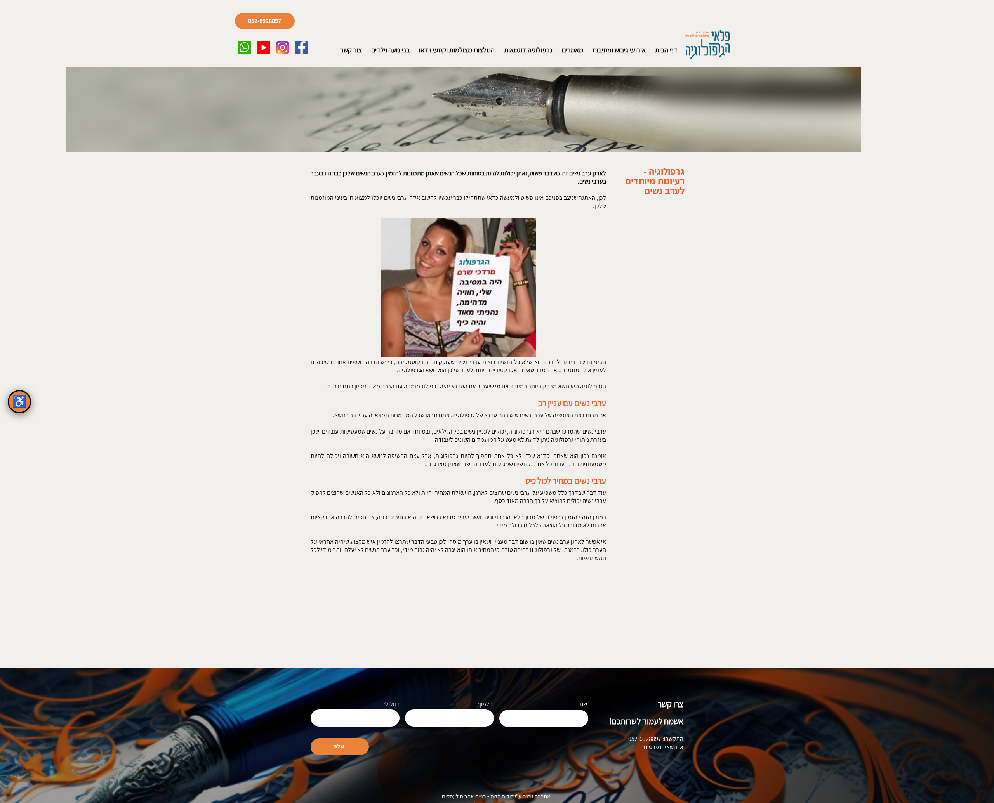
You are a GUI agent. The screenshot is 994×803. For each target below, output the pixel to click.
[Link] (263, 47)
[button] (244, 47)
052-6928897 (264, 21)
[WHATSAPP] (244, 47)
